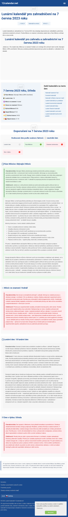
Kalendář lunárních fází (52, 93)
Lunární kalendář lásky (51, 106)
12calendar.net (10, 3)
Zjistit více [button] (40, 508)
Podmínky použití (6, 487)
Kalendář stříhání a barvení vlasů (54, 98)
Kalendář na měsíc (34, 23)
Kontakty (3, 482)
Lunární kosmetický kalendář (53, 103)
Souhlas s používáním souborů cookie (11, 485)
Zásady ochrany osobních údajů (10, 490)
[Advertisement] (34, 65)
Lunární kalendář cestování (53, 111)
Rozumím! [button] (51, 512)
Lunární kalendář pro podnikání (54, 100)
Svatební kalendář (50, 95)
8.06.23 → (46, 23)
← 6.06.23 (22, 23)
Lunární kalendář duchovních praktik (53, 115)
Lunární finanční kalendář (52, 108)
